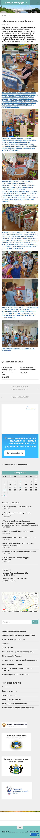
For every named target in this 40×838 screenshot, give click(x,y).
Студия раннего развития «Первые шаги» (19, 660)
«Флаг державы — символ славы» (17, 507)
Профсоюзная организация (13, 639)
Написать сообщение (14, 453)
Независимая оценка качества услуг (17, 652)
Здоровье (6, 643)
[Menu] (37, 2)
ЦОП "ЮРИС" (32, 832)
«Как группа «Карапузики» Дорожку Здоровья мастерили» (18, 544)
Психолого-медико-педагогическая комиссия (17, 669)
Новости (6, 15)
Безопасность (7, 648)
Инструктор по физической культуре (18, 707)
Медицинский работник (12, 699)
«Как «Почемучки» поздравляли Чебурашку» (16, 514)
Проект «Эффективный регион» (15, 674)
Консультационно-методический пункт (19, 635)
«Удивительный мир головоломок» (18, 531)
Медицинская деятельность (14, 631)
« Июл (4, 495)
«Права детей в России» (12, 656)
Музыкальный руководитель (14, 703)
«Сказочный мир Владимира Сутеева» (19, 552)
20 (20, 487)
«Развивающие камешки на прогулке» (19, 537)
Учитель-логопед (9, 695)
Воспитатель (7, 687)
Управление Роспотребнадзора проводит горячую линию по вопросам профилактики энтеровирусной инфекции (20, 523)
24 (4, 490)
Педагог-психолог (9, 691)
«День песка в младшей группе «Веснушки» (16, 559)
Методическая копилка (12, 664)
